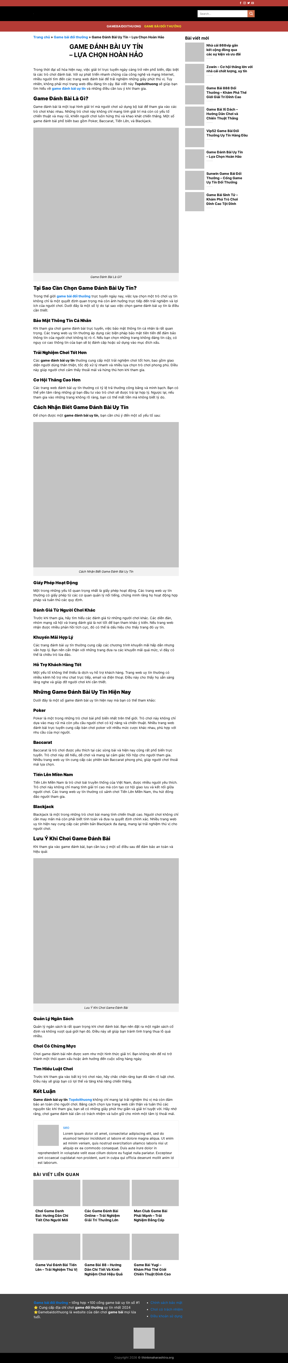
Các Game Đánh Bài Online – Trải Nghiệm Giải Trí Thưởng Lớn (102, 1215)
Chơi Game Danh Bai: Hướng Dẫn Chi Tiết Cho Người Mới (51, 1215)
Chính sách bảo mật (166, 1302)
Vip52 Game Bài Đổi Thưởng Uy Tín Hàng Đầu (227, 133)
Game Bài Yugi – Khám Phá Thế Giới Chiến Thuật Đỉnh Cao (152, 1269)
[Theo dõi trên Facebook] (240, 3)
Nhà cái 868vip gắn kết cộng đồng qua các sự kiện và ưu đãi (223, 49)
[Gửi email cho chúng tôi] (252, 3)
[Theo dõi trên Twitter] (248, 3)
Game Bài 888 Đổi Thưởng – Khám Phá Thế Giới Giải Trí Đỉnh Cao (226, 92)
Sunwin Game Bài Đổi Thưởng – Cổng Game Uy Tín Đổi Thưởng (224, 177)
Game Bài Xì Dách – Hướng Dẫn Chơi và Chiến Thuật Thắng (222, 113)
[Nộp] (251, 13)
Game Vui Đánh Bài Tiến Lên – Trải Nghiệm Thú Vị (56, 1267)
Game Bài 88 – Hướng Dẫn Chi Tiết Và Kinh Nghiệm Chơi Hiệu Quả (104, 1269)
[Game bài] (45, 14)
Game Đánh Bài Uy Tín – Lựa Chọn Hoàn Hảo (224, 154)
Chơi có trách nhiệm (167, 1309)
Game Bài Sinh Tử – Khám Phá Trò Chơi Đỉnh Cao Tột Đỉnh (222, 199)
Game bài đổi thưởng (162, 26)
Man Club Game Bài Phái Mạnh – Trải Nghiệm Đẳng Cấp (150, 1215)
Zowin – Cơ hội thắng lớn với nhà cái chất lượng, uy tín (229, 69)
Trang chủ (41, 37)
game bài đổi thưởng (73, 296)
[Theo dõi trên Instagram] (244, 3)
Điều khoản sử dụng (166, 1316)
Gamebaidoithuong (124, 26)
